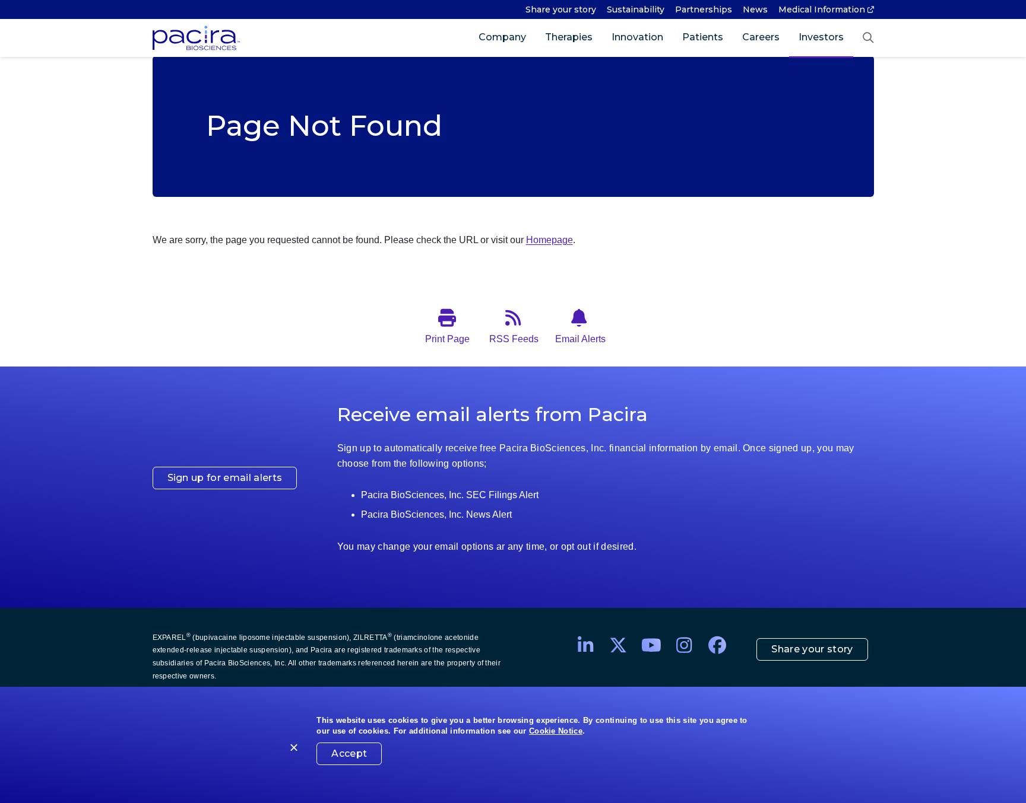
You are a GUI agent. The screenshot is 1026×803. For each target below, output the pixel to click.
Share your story (560, 9)
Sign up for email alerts (225, 477)
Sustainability (635, 9)
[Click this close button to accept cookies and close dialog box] (294, 750)
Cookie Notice (555, 730)
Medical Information (821, 9)
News (755, 9)
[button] (868, 38)
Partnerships (703, 9)
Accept (349, 753)
